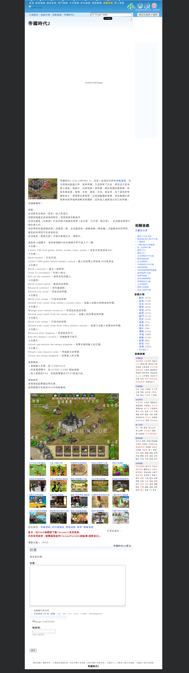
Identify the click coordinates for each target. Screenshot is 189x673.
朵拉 (142, 379)
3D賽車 (148, 389)
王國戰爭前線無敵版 (79, 463)
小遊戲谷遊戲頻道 (60, 663)
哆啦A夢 (144, 364)
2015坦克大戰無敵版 (37, 463)
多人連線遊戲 (151, 434)
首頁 (31, 3)
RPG (142, 484)
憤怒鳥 (138, 441)
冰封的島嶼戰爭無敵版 (147, 270)
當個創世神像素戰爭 (37, 479)
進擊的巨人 (150, 382)
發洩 (151, 478)
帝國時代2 (69, 15)
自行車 (147, 392)
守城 (141, 334)
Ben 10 (138, 376)
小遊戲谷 (33, 15)
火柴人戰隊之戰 (56, 463)
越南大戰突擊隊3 (98, 511)
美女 (137, 411)
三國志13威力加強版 (125, 663)
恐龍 (142, 481)
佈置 (141, 322)
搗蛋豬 (148, 447)
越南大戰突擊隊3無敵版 (80, 495)
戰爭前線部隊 (143, 259)
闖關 (156, 481)
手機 (142, 487)
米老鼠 (138, 367)
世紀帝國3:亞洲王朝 (96, 663)
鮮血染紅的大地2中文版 (59, 511)
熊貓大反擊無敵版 (36, 495)
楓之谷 (148, 466)
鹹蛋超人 (147, 469)
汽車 (142, 389)
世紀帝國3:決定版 (77, 663)
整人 (150, 450)
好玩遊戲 (85, 3)
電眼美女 (153, 403)
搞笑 (151, 456)
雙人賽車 (143, 428)
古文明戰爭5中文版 (145, 256)
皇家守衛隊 (142, 276)
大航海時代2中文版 (145, 264)
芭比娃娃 (153, 420)
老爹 (146, 490)
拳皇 (137, 478)
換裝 (142, 411)
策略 (141, 337)
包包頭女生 (140, 417)
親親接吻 (139, 406)
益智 (141, 301)
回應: (33, 563)
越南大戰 (139, 475)
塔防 (156, 487)
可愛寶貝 (153, 408)
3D (150, 490)
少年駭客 (145, 376)
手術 (142, 459)
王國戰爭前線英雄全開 (100, 495)
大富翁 (138, 444)
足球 (147, 484)
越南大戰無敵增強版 (79, 511)
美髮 (146, 411)
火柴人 (154, 469)
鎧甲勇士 (139, 472)
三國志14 (111, 663)
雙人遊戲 (119, 3)
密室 (141, 343)
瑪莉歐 (138, 373)
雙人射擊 (139, 431)
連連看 (144, 450)
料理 (142, 414)
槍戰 (142, 478)
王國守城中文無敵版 (120, 511)
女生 (141, 304)
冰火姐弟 (147, 431)
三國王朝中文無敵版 (120, 495)
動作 (141, 298)
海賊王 (154, 361)
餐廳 (137, 414)
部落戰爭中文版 (144, 281)
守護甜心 (147, 406)
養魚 (142, 453)
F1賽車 (154, 395)
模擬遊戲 (71, 527)
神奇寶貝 (145, 373)
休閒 (141, 346)
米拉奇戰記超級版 (98, 479)
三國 (146, 478)
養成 (155, 450)
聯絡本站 (47, 663)
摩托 (142, 395)
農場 (151, 459)
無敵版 (154, 466)
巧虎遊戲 (147, 361)
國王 (142, 490)
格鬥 (141, 316)
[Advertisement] (93, 35)
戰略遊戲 (89, 527)
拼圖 (146, 453)
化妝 (151, 414)
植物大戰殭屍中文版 (79, 479)
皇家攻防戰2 (142, 267)
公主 (151, 411)
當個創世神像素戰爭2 (120, 479)
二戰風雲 (141, 242)
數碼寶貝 (153, 370)
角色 (141, 325)
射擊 (141, 340)
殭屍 (137, 481)
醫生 (137, 459)
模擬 (151, 487)
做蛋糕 (154, 417)
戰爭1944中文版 (144, 236)
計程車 (147, 395)
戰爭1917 (141, 253)
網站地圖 (37, 663)
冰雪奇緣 (139, 403)
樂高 (151, 453)
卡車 (137, 395)
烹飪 (141, 319)
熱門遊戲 (63, 3)
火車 (137, 392)
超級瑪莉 (139, 370)
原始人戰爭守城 (144, 290)
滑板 (142, 392)
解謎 (142, 456)
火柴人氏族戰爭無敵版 (38, 511)
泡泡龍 (144, 444)
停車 (137, 389)
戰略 (156, 484)
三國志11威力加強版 (145, 663)
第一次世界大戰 (144, 247)
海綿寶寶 (139, 361)
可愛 (156, 411)
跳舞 (156, 414)
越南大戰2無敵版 (57, 495)
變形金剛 (147, 472)
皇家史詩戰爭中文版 (99, 463)
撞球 (137, 453)
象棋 (146, 456)
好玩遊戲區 (58, 527)
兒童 (137, 379)
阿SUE (146, 408)
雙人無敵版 (140, 434)
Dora (138, 364)
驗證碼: (37, 627)
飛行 (141, 328)
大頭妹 (146, 403)
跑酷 (146, 487)
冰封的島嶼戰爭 (144, 278)
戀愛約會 (139, 408)
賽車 (141, 307)
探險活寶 (153, 373)
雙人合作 (152, 428)
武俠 (146, 481)
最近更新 (52, 3)
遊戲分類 (45, 15)
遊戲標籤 (97, 3)
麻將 (144, 441)
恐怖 (137, 490)
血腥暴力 (147, 475)
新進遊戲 (40, 3)
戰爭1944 (141, 250)
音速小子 (154, 376)
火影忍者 (145, 367)
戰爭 (79, 527)
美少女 (148, 417)
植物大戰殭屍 (117, 463)
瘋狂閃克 (139, 469)
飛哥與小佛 (152, 364)
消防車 (154, 392)
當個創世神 (140, 447)
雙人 (137, 428)
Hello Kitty (140, 420)
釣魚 (137, 456)
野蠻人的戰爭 (143, 287)
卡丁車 (154, 389)
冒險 (141, 310)
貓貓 (154, 431)
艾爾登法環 (141, 230)
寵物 (146, 414)
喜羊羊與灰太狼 (151, 379)
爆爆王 (154, 447)
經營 (141, 313)
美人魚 (154, 406)
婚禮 (147, 420)
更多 (154, 490)
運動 (141, 331)
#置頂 (122, 546)
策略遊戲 (57, 15)
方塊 (146, 459)
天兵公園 (153, 367)
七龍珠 (146, 370)
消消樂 (138, 450)
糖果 (156, 459)
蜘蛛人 (154, 475)
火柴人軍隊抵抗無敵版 (59, 479)
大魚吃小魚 (152, 444)
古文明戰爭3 (142, 284)
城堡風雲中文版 (144, 273)
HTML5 (143, 349)
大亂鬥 (154, 472)
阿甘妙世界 (140, 382)
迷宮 (156, 456)
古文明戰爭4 (142, 262)
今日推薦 (74, 3)
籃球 (151, 484)
